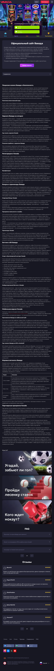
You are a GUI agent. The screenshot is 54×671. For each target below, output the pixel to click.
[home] (6, 2)
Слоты (5, 639)
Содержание (30, 639)
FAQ (37, 639)
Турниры (22, 639)
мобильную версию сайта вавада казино (18, 313)
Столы (15, 639)
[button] (52, 17)
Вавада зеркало (27, 65)
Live (10, 639)
